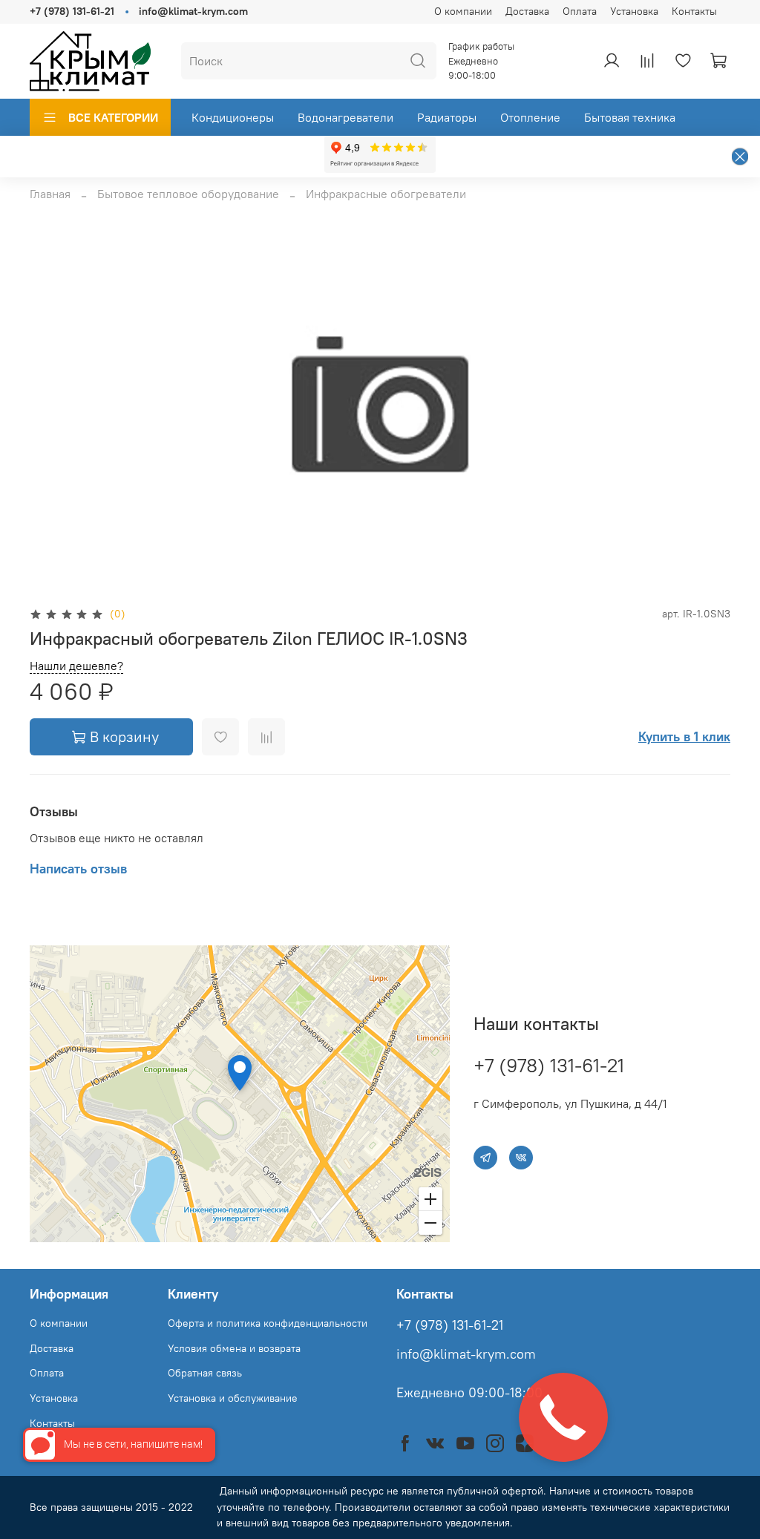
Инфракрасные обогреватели (386, 193)
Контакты (694, 11)
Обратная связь (205, 1372)
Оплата (580, 11)
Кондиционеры (232, 117)
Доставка (527, 11)
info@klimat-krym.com (193, 11)
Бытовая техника (629, 117)
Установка (634, 11)
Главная (50, 193)
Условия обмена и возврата (234, 1348)
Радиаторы (446, 117)
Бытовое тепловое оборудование (188, 193)
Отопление (530, 117)
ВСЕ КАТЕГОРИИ (113, 117)
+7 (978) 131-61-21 (72, 11)
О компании (463, 11)
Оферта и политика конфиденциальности (267, 1323)
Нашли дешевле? (76, 666)
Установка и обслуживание (233, 1398)
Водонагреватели (345, 117)
